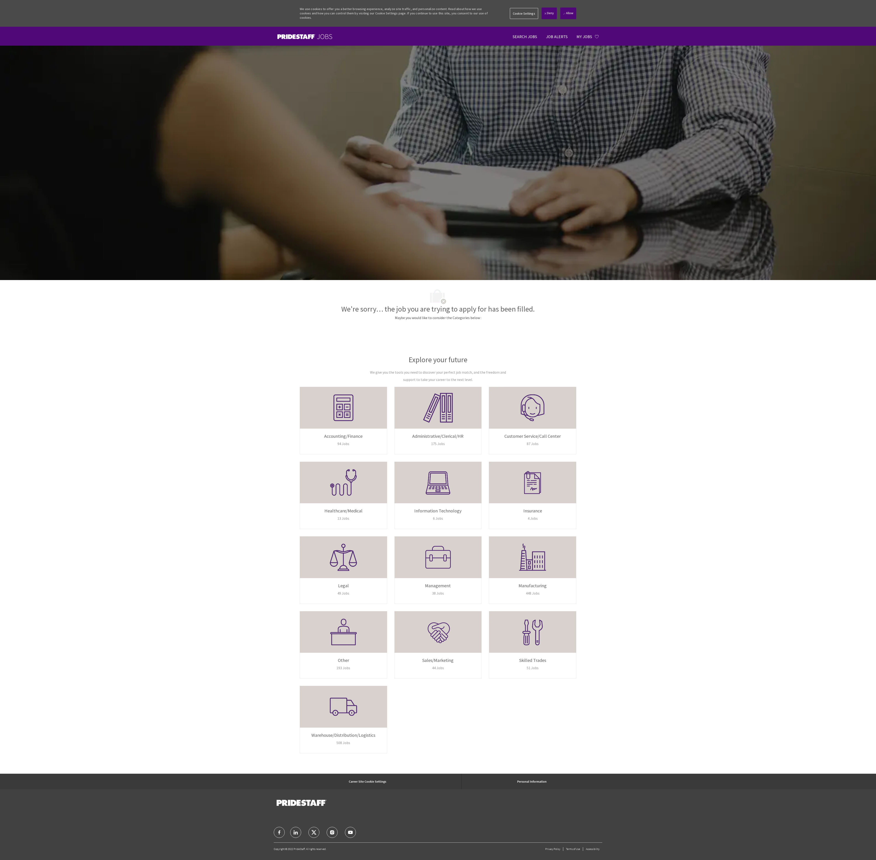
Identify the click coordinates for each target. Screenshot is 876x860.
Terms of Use (573, 849)
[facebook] (279, 832)
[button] (524, 13)
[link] (304, 36)
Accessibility (593, 849)
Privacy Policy (552, 849)
